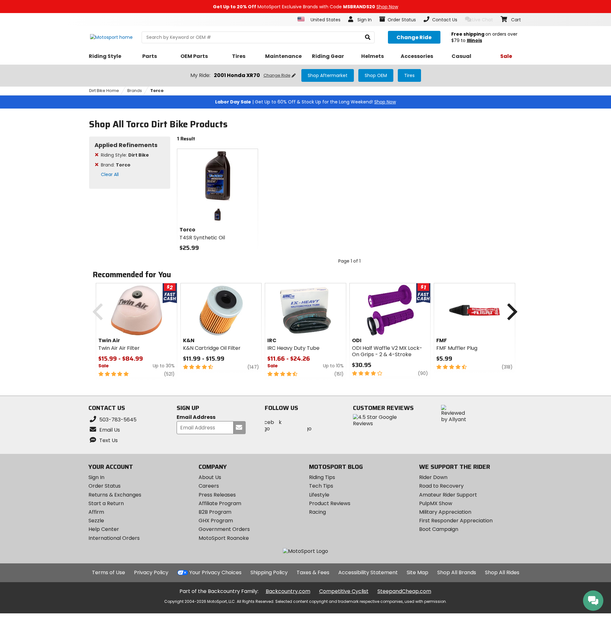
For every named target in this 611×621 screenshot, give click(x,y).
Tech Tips (321, 486)
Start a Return (106, 503)
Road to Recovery (441, 486)
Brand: (115, 165)
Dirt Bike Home (104, 91)
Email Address (196, 417)
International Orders (114, 538)
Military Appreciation (445, 512)
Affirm (96, 512)
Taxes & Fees (313, 572)
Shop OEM (376, 75)
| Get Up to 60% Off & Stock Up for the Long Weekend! (305, 102)
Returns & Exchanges (114, 494)
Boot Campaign (438, 529)
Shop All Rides (502, 572)
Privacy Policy (151, 572)
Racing (317, 512)
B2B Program (215, 512)
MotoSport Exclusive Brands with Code (305, 7)
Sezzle (96, 520)
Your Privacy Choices (215, 572)
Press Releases (217, 494)
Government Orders (224, 529)
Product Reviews (329, 503)
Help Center (103, 529)
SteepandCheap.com (404, 591)
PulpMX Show (435, 503)
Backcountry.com (288, 591)
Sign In (96, 477)
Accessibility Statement (368, 572)
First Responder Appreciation (456, 520)
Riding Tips (322, 477)
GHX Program (216, 520)
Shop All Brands (456, 572)
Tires (409, 75)
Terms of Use (108, 572)
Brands (134, 91)
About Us (210, 477)
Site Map (417, 572)
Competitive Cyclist (344, 591)
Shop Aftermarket (328, 75)
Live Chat (482, 20)
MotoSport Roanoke (224, 538)
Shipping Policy (269, 572)
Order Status (104, 486)
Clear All (110, 174)
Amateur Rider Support (448, 494)
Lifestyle (319, 494)
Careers (209, 486)
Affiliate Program (220, 503)
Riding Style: (125, 155)
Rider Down (433, 477)
